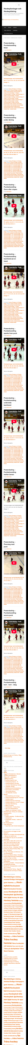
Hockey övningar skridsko (16, 90)
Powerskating (7, 105)
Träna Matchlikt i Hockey (11, 792)
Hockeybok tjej (10, 894)
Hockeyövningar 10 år (18, 233)
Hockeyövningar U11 (8, 165)
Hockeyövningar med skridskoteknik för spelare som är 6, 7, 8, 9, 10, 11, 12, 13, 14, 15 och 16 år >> (13, 222)
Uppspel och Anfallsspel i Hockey (13, 810)
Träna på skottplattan (11, 948)
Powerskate (19, 103)
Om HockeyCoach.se (8, 33)
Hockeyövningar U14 (17, 166)
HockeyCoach (8, 818)
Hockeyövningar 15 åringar (9, 97)
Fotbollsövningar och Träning (11, 958)
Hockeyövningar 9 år (8, 241)
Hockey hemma (11, 900)
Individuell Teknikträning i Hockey (13, 785)
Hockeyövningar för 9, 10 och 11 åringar (14, 802)
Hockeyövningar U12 (17, 165)
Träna (11, 936)
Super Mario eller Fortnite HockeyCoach (14, 826)
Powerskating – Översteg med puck (9, 544)
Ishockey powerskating (18, 171)
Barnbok (7, 876)
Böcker (9, 27)
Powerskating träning (8, 106)
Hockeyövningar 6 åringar (9, 99)
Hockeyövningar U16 (17, 167)
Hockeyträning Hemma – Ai (11, 781)
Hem (5, 27)
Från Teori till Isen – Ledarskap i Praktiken (13, 847)
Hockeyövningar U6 (17, 169)
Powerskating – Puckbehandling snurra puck (10, 612)
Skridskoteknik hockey (9, 107)
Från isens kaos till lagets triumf (11, 845)
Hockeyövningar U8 (17, 170)
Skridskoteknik (16, 106)
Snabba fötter (7, 109)
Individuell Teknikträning (11, 803)
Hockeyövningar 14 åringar (13, 95)
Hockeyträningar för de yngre (12, 783)
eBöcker (15, 27)
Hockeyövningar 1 (9, 799)
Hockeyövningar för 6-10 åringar (12, 800)
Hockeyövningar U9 (8, 171)
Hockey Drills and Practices (10, 960)
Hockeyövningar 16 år (18, 237)
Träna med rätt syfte (17, 946)
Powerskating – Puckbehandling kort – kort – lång (10, 682)
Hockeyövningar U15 (8, 167)
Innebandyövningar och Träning (11, 961)
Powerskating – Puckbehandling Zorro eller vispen (10, 186)
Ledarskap (15, 30)
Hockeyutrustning (8, 756)
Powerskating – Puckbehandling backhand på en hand (10, 257)
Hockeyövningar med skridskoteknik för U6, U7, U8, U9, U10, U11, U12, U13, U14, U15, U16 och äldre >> (14, 152)
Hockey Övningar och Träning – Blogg (12, 755)
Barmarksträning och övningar (12, 796)
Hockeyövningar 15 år (8, 237)
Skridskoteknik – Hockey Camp (12, 807)
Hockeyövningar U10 (18, 163)
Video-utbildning (7, 30)
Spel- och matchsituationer (11, 808)
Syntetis (6, 965)
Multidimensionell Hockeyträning (13, 788)
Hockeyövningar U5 (8, 169)
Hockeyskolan (17, 903)
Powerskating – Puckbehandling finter (10, 45)
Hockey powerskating (8, 91)
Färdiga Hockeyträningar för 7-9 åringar (14, 797)
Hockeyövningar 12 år (18, 234)
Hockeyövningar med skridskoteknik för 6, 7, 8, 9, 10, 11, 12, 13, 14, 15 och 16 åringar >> (14, 80)
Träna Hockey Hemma (10, 791)
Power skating (13, 103)
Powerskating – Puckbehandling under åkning (10, 117)
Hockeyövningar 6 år (17, 238)
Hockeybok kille (15, 891)
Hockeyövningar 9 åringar (9, 102)
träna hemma (18, 936)
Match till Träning (9, 805)
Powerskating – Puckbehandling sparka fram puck (10, 330)
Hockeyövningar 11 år (8, 234)
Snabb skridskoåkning (19, 107)
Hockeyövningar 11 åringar (13, 93)
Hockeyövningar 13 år (8, 236)
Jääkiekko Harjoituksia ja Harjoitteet (12, 963)
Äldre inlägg (7, 748)
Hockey (14, 882)
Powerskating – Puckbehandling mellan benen (10, 472)
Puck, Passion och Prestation (12, 789)
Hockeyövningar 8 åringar (12, 101)
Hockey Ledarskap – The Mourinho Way (14, 816)
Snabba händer (13, 109)
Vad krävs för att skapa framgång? (12, 844)
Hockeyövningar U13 (8, 166)
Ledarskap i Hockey (9, 786)
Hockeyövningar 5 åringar (12, 98)
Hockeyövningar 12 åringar (9, 94)
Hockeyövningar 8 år (17, 240)
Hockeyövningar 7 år (8, 240)
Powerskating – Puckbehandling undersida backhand (10, 401)
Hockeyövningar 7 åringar (13, 906)
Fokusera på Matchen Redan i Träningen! (13, 855)
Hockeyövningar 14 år (18, 236)
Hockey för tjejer (17, 897)
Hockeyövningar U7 (8, 170)
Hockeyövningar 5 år (8, 238)
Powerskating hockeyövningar (16, 105)
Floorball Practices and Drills (10, 957)
